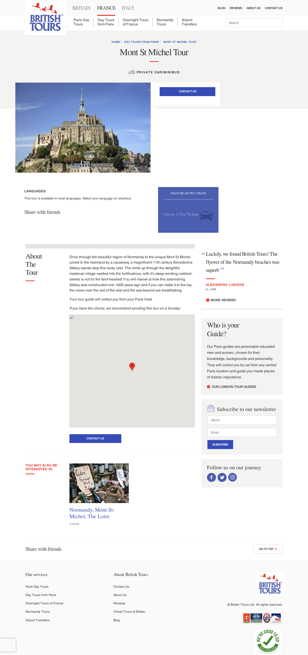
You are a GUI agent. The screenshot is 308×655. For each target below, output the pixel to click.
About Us (253, 8)
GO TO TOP (266, 549)
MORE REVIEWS (223, 300)
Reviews (236, 8)
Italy (128, 8)
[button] (132, 367)
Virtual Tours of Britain (129, 611)
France (106, 8)
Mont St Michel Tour (179, 42)
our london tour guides (233, 386)
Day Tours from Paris (106, 22)
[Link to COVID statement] (270, 642)
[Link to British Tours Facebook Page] (211, 477)
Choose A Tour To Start (181, 214)
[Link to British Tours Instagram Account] (232, 477)
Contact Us (274, 8)
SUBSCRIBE (220, 444)
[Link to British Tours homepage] (45, 18)
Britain (81, 8)
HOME (116, 42)
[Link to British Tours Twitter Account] (222, 477)
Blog (221, 8)
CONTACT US (187, 91)
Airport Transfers (189, 22)
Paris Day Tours (81, 22)
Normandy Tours (165, 22)
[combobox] (254, 22)
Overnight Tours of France (135, 22)
